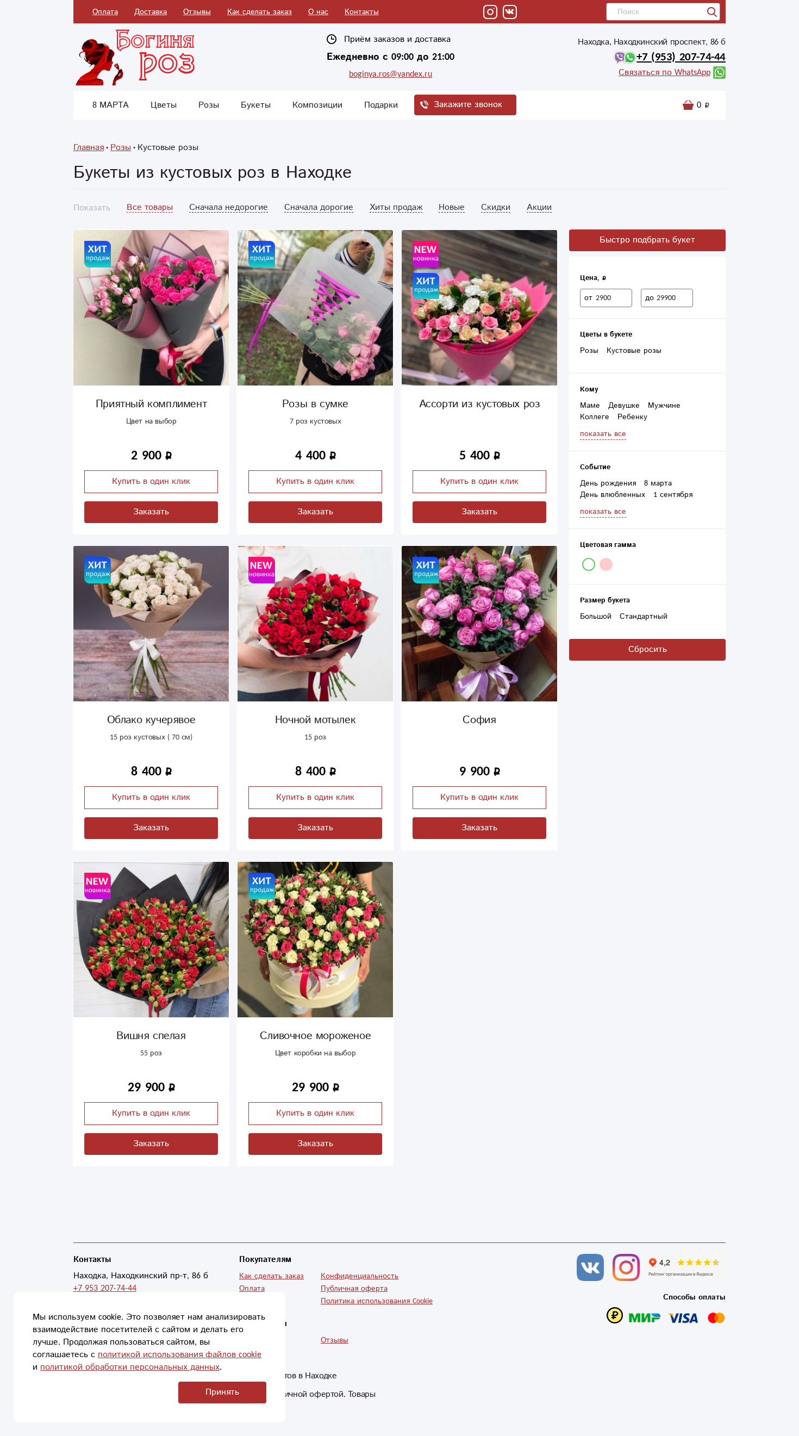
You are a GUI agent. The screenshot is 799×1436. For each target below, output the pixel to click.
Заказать (151, 512)
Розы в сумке (315, 404)
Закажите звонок (468, 104)
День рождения (608, 483)
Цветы (164, 105)
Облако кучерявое (151, 720)
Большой (595, 616)
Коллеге (594, 417)
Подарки (381, 105)
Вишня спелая (150, 1036)
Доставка (150, 12)
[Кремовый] (606, 564)
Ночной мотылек (315, 720)
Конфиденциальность (359, 1276)
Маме (590, 405)
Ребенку (632, 417)
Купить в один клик (151, 481)
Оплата (105, 12)
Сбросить (647, 649)
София (479, 720)
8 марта (658, 483)
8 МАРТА (110, 105)
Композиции (317, 105)
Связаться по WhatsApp (664, 72)
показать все (603, 433)
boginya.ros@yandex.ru (390, 74)
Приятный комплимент (151, 404)
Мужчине (664, 405)
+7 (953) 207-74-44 (681, 57)
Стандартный (643, 616)
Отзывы (197, 12)
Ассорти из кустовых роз (479, 404)
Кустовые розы (634, 350)
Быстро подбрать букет (647, 240)
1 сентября (672, 494)
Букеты (256, 105)
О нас (318, 12)
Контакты (362, 12)
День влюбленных (612, 494)
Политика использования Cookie (377, 1301)
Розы (208, 105)
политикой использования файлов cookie (179, 1354)
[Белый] (588, 564)
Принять (222, 1392)
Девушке (624, 405)
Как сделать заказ (259, 12)
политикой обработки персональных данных (130, 1367)
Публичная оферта (354, 1288)
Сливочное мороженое (315, 1036)
